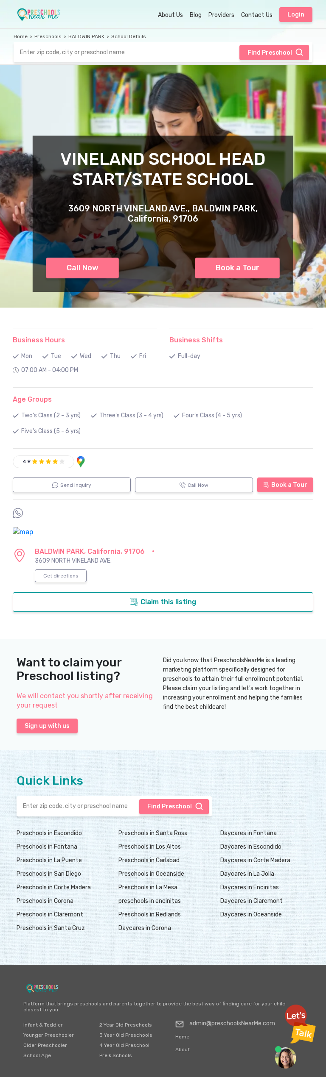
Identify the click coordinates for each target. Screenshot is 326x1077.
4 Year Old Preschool (124, 1045)
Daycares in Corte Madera (255, 860)
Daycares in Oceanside (251, 914)
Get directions (61, 576)
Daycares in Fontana (248, 833)
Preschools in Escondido (49, 833)
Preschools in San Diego (49, 873)
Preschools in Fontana (47, 846)
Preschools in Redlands (149, 914)
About (182, 1049)
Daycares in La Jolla (247, 873)
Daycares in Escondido (250, 846)
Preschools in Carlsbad (149, 860)
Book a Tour (237, 267)
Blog (196, 15)
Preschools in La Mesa (147, 887)
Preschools (48, 36)
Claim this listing (168, 602)
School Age (37, 1055)
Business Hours (39, 340)
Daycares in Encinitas (249, 887)
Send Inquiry (75, 485)
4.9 (26, 461)
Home (21, 36)
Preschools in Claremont (50, 914)
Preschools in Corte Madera (54, 887)
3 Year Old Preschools (125, 1035)
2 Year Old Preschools (125, 1025)
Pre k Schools (115, 1055)
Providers (221, 15)
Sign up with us (47, 726)
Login (295, 14)
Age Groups (32, 399)
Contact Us (257, 15)
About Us (170, 15)
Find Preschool (269, 52)
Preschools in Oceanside (151, 873)
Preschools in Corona (45, 901)
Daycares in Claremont (251, 901)
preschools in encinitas (149, 901)
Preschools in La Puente (49, 860)
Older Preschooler (45, 1045)
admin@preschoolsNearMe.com (232, 1023)
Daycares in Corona (144, 928)
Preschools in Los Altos (149, 846)
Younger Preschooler (48, 1035)
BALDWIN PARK (86, 36)
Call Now (82, 267)
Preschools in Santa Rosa (153, 833)
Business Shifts (196, 340)
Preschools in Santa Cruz (51, 928)
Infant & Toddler (43, 1025)
